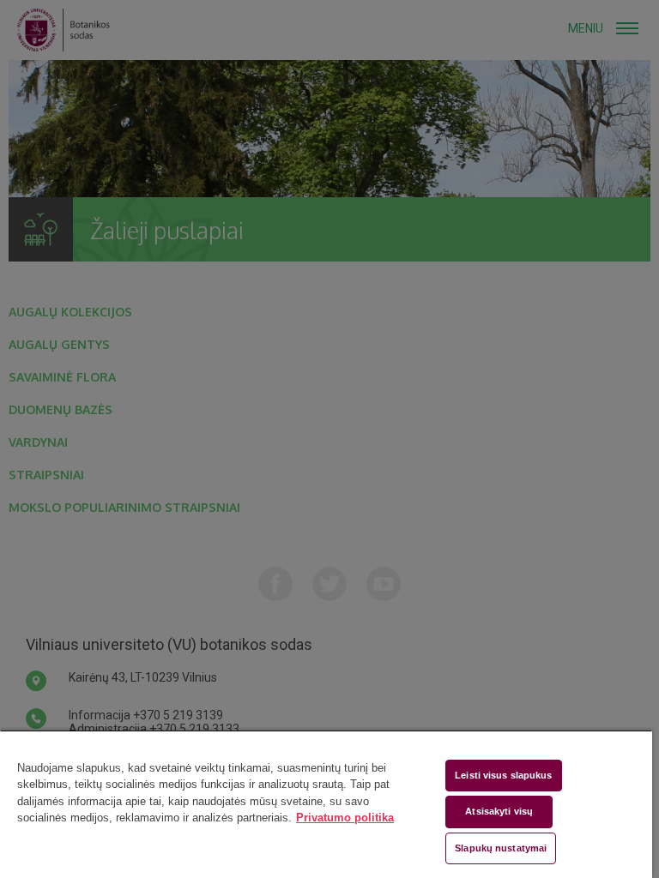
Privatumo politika (345, 817)
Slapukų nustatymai (501, 848)
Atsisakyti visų (499, 811)
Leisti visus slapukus (503, 775)
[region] (326, 804)
